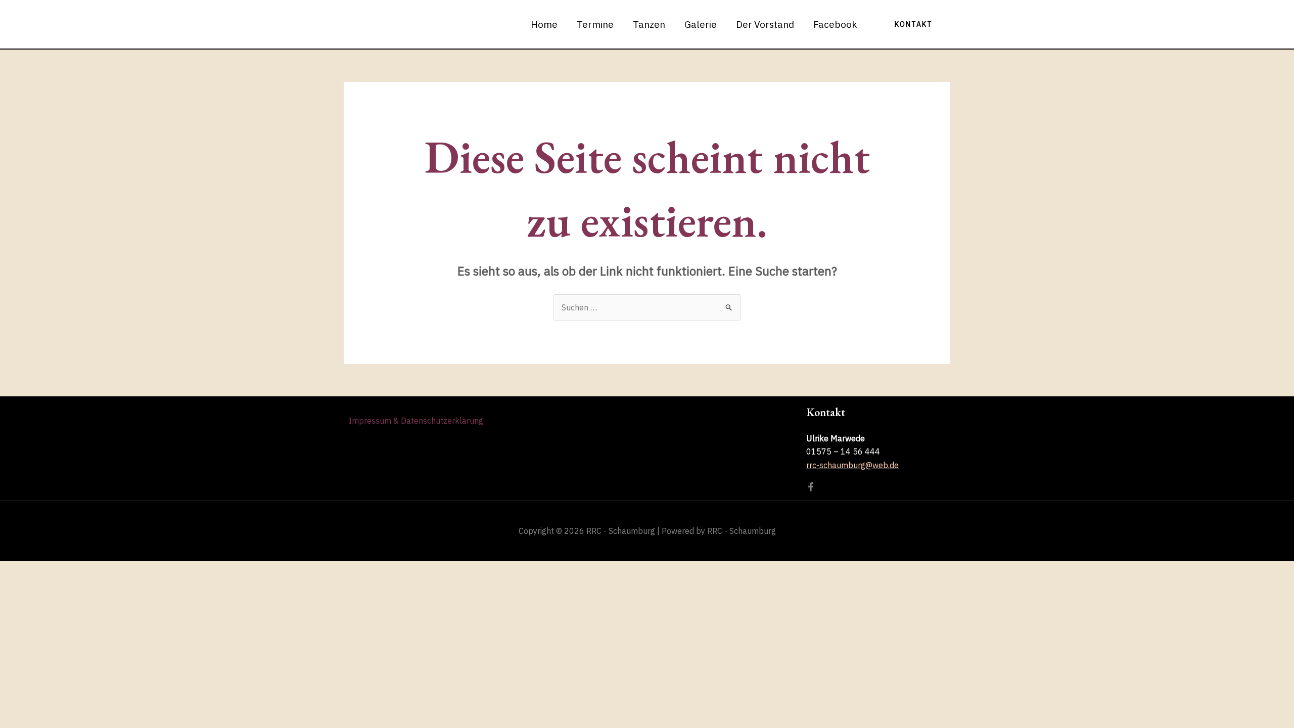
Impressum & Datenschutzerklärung (416, 421)
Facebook (835, 24)
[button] (913, 24)
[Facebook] (810, 486)
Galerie (700, 24)
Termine (595, 24)
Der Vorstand (765, 24)
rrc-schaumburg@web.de (852, 465)
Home (544, 24)
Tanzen (649, 24)
